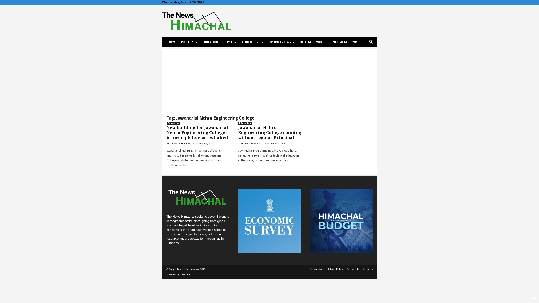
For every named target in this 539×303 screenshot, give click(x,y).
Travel (228, 42)
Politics (187, 42)
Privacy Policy (335, 269)
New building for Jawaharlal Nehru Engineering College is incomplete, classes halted (197, 132)
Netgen (186, 274)
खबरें (355, 42)
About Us (368, 269)
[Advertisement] (269, 78)
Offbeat (305, 42)
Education (210, 42)
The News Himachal (178, 143)
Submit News (316, 269)
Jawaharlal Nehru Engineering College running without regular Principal (269, 132)
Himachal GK (339, 42)
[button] (370, 42)
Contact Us (353, 269)
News (172, 42)
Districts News (280, 42)
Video (320, 42)
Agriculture (251, 42)
